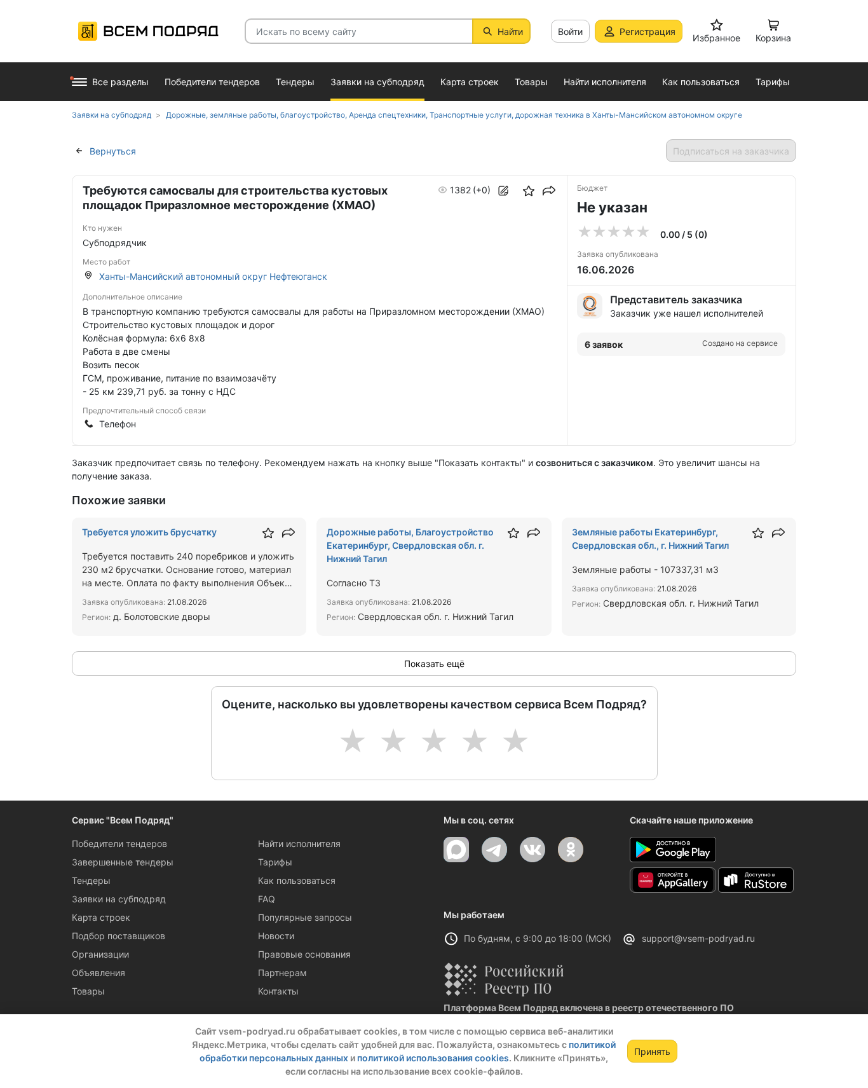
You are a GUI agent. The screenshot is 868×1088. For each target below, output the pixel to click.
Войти (570, 31)
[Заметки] (503, 190)
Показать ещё (434, 663)
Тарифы (275, 862)
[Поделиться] (549, 190)
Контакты (278, 991)
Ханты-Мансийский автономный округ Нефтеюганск (213, 276)
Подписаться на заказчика (731, 151)
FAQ (266, 898)
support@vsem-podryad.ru (698, 938)
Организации (100, 954)
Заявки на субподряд (119, 898)
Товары (88, 991)
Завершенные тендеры (122, 862)
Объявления (98, 972)
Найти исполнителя (299, 843)
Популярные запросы (305, 917)
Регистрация (647, 31)
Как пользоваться (297, 880)
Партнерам (282, 972)
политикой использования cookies (433, 1057)
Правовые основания (304, 954)
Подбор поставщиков (118, 935)
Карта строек (101, 917)
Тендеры (91, 880)
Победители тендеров (119, 843)
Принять (652, 1051)
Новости (276, 935)
